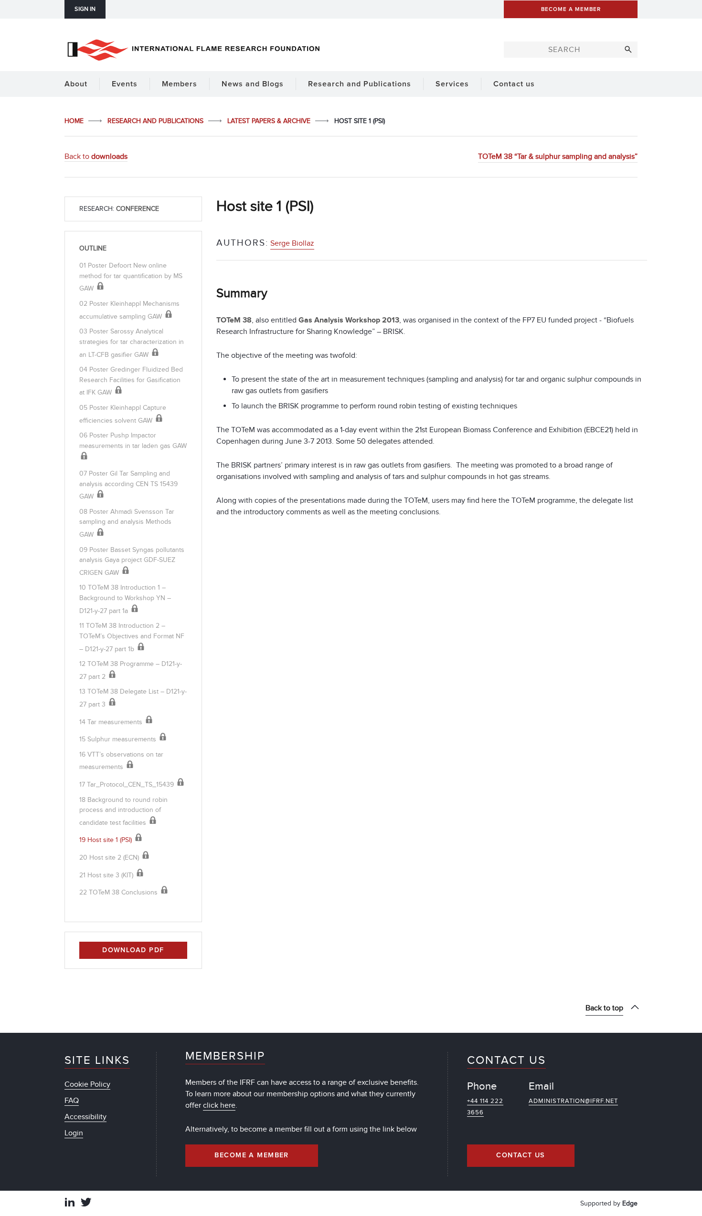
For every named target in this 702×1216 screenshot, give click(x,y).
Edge (630, 1203)
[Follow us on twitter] (86, 1203)
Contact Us (520, 1155)
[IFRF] (193, 48)
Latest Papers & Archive (269, 121)
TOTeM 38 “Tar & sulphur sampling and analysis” (558, 156)
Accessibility (85, 1117)
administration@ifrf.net (573, 1101)
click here (219, 1105)
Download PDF (133, 950)
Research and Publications (156, 121)
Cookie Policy (87, 1084)
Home (74, 121)
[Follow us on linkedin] (69, 1203)
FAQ (71, 1100)
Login (73, 1133)
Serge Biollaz (292, 243)
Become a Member (251, 1155)
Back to (96, 156)
